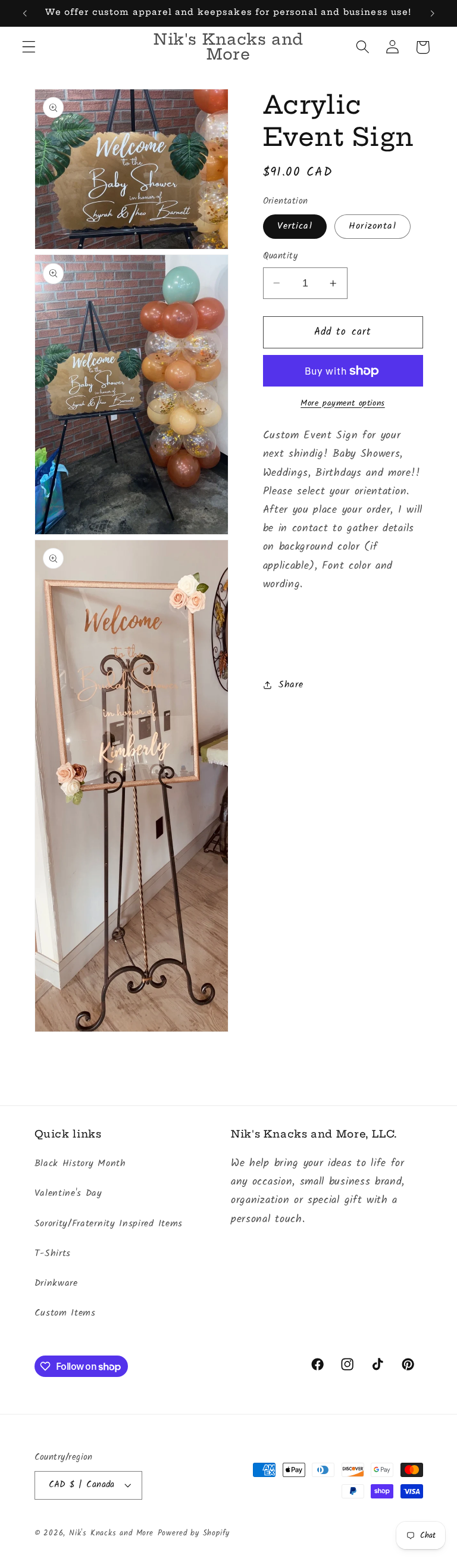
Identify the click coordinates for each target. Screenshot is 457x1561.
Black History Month (80, 1163)
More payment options (343, 404)
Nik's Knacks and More (111, 1534)
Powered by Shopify (194, 1534)
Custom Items (65, 1313)
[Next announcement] (432, 13)
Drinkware (56, 1283)
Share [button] (290, 685)
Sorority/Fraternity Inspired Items (109, 1224)
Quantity (280, 256)
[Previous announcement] (25, 13)
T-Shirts (53, 1253)
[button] (29, 47)
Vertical (294, 226)
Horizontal (372, 226)
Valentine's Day (68, 1193)
